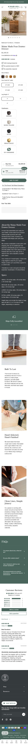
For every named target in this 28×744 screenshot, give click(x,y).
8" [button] (7, 103)
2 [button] (22, 598)
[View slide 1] (11, 325)
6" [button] (20, 98)
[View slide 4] (17, 325)
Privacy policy (16, 735)
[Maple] (6, 76)
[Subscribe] (23, 714)
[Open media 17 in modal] (23, 13)
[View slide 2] (13, 325)
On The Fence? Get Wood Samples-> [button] (13, 185)
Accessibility (4, 735)
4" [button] (7, 98)
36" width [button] (20, 90)
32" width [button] (7, 90)
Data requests (18, 737)
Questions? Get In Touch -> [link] (10, 193)
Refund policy (10, 735)
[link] (9, 703)
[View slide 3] (15, 325)
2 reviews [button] (12, 59)
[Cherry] (10, 76)
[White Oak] (14, 76)
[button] (21, 7)
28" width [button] (20, 85)
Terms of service (23, 735)
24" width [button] (7, 85)
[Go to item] (8, 38)
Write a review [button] (14, 609)
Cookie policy (12, 737)
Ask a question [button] (14, 613)
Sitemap (23, 737)
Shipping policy (6, 737)
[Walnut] (3, 76)
